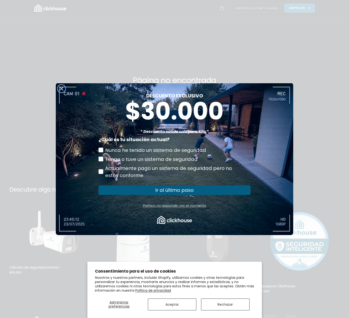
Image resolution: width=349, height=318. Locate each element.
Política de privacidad (153, 290)
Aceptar (172, 304)
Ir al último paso (174, 190)
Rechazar (225, 304)
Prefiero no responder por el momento (174, 205)
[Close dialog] (61, 88)
